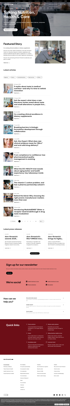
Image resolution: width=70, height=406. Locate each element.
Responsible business (24, 373)
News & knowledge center (25, 8)
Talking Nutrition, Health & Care (55, 333)
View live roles (57, 368)
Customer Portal (51, 342)
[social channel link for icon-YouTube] (59, 395)
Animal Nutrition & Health (9, 373)
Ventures (22, 385)
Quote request (29, 311)
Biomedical (50, 284)
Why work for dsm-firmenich (59, 366)
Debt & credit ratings (41, 375)
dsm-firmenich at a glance (42, 366)
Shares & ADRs (40, 371)
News (21, 380)
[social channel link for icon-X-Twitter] (65, 395)
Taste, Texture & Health (8, 368)
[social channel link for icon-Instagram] (62, 395)
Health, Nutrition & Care (15, 8)
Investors (39, 364)
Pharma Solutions (32, 284)
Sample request (29, 304)
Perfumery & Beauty (8, 366)
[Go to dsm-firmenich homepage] (8, 4)
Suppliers (22, 387)
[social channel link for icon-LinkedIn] (54, 395)
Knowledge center (32, 342)
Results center (40, 368)
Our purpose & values (24, 368)
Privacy (3, 401)
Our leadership (23, 371)
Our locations (23, 382)
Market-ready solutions (53, 324)
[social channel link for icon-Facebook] (57, 395)
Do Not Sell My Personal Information (13, 401)
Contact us (22, 389)
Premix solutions (31, 324)
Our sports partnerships (25, 366)
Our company (22, 364)
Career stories (57, 371)
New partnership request (31, 298)
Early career (56, 375)
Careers (55, 364)
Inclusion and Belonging (59, 373)
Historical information (41, 373)
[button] (61, 4)
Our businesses (6, 8)
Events (29, 333)
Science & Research (24, 378)
